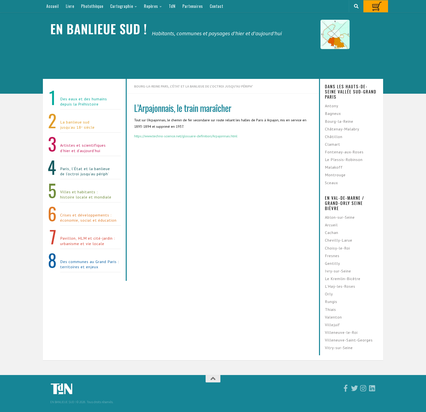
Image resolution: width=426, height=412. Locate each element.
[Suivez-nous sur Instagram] (363, 388)
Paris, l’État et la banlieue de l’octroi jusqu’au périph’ (85, 171)
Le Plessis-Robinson (344, 159)
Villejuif (332, 324)
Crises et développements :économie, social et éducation (88, 218)
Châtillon (333, 136)
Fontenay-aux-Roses (344, 151)
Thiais (330, 309)
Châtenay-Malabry (342, 128)
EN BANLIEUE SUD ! (98, 28)
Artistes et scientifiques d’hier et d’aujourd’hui (83, 148)
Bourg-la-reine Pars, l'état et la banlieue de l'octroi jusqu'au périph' (193, 86)
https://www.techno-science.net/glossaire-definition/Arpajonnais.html (185, 136)
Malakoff (334, 167)
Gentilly (332, 263)
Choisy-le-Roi (337, 248)
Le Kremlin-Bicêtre (342, 278)
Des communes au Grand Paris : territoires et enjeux (89, 264)
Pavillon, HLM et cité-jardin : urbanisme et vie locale (87, 241)
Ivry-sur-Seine (338, 271)
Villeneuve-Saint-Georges (349, 340)
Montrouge (335, 174)
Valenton (333, 317)
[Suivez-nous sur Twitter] (354, 388)
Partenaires (192, 6)
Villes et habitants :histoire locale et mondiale (85, 194)
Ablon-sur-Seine (340, 217)
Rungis (331, 301)
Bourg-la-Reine (339, 121)
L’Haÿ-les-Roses (340, 286)
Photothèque (92, 6)
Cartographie (121, 6)
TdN (172, 6)
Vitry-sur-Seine (339, 347)
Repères (151, 6)
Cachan (331, 232)
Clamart (332, 144)
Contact (216, 6)
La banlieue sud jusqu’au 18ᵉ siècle (77, 125)
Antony (331, 105)
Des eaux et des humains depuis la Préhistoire (83, 101)
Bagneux (333, 113)
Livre (70, 6)
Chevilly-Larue (338, 240)
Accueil (52, 6)
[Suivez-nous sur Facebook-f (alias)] (345, 388)
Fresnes (332, 255)
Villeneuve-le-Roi (341, 332)
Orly (329, 293)
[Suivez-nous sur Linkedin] (372, 388)
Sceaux (331, 182)
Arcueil (331, 224)
